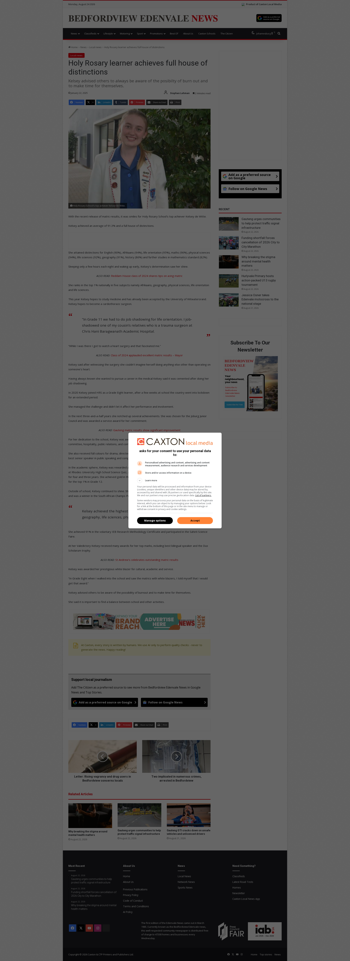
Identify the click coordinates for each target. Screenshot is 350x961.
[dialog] (175, 480)
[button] (175, 480)
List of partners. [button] (203, 495)
